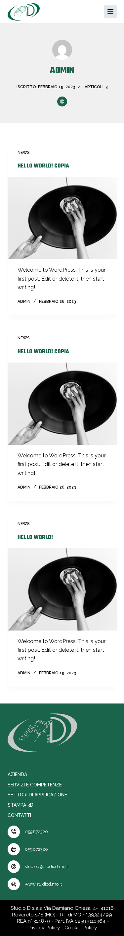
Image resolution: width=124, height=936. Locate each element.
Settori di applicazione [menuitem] (37, 794)
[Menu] (110, 11)
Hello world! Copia (43, 166)
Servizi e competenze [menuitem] (35, 784)
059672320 (36, 831)
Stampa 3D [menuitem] (20, 805)
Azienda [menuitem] (17, 774)
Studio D (25, 758)
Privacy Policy (43, 928)
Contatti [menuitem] (19, 815)
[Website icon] (62, 101)
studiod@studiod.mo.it (47, 866)
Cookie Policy (80, 928)
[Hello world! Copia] (62, 218)
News (24, 152)
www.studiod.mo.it (43, 884)
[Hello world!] (62, 589)
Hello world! (35, 537)
